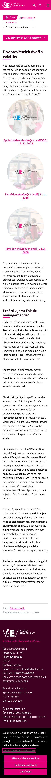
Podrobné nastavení (26, 765)
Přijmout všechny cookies (25, 758)
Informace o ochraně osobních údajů (19, 750)
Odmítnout (25, 771)
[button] (34, 5)
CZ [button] (39, 5)
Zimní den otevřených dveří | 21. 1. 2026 (25, 196)
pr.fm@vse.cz (18, 688)
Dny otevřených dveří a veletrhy (23, 38)
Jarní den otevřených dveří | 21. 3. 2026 (25, 250)
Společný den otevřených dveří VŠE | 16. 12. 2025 (25, 142)
